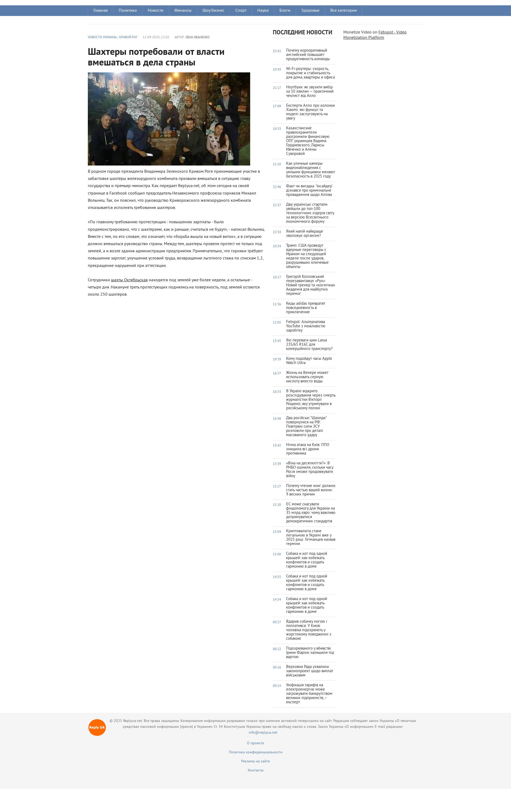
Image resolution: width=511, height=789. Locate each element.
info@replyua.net (263, 732)
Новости (155, 10)
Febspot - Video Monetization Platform (375, 35)
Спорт (240, 10)
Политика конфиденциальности (255, 752)
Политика (128, 10)
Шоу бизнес (213, 10)
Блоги (284, 10)
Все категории (343, 10)
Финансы (183, 10)
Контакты (255, 770)
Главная (100, 10)
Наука (263, 10)
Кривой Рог (128, 38)
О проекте (255, 743)
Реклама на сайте (255, 761)
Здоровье (310, 10)
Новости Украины (102, 38)
